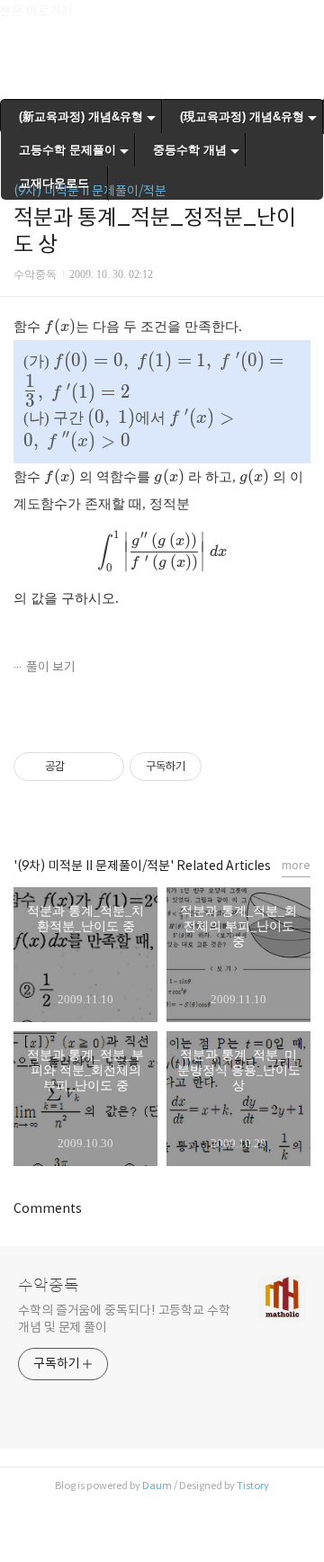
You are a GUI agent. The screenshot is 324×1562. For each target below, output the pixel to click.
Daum (157, 1485)
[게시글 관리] (104, 766)
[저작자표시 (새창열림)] (210, 766)
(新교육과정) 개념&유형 (81, 116)
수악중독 (48, 1286)
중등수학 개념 (190, 150)
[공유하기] (81, 766)
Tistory (253, 1485)
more (296, 865)
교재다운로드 (54, 183)
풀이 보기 (51, 667)
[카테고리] (22, 20)
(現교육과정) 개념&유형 (242, 116)
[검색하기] (301, 20)
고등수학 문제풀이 (67, 150)
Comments (48, 1208)
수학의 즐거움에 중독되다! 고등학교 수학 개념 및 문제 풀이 (124, 1318)
